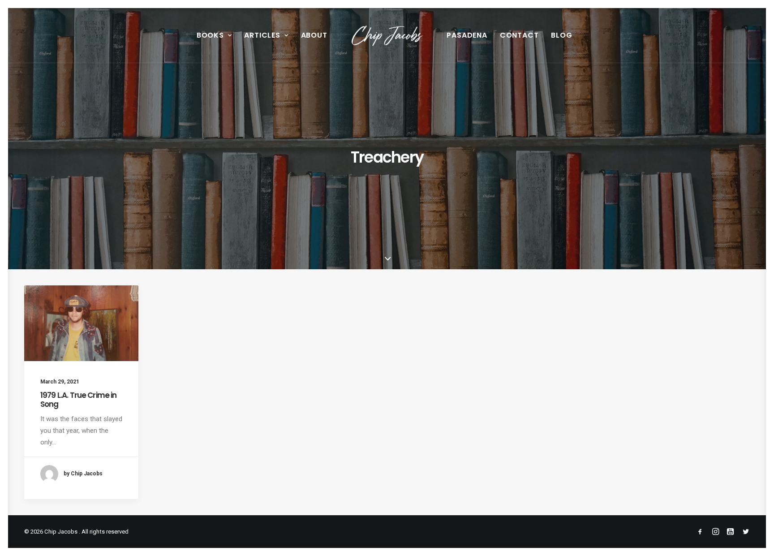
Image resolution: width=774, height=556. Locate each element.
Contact (519, 35)
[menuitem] (214, 35)
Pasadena (467, 35)
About (314, 35)
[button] (81, 323)
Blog (561, 35)
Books (210, 35)
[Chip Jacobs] (387, 35)
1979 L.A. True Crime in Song (78, 399)
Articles (262, 35)
